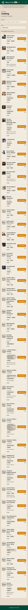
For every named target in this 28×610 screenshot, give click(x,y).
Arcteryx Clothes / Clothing (11, 419)
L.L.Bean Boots (11, 139)
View (25, 41)
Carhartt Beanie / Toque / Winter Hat (11, 234)
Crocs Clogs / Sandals (10, 70)
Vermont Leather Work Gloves (11, 163)
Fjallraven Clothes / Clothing (11, 371)
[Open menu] (25, 2)
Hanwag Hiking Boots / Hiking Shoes (11, 544)
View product (21, 38)
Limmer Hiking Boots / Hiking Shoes (10, 531)
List (15, 2)
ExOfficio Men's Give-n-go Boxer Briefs (11, 279)
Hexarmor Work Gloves (11, 172)
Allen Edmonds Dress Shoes (10, 57)
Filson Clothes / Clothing (11, 404)
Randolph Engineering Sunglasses (10, 336)
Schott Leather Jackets (11, 210)
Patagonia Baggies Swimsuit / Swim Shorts (11, 472)
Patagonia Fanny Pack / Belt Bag (11, 501)
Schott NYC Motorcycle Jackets (10, 255)
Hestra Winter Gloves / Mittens (11, 151)
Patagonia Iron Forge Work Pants (11, 568)
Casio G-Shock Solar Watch (11, 36)
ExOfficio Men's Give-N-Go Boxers (11, 289)
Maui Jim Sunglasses (10, 197)
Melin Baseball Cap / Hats (10, 324)
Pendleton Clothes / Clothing (11, 440)
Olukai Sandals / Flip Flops (11, 93)
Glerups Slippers (11, 186)
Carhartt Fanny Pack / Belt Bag (11, 488)
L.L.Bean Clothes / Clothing (11, 350)
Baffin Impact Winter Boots (10, 222)
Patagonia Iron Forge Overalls (10, 456)
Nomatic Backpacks (10, 583)
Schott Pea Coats (11, 243)
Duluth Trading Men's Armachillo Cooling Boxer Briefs (11, 300)
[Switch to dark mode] (22, 2)
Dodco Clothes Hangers (11, 559)
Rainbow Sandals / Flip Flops (11, 82)
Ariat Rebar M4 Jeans (11, 267)
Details (8, 43)
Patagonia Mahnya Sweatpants (10, 312)
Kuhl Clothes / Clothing (10, 387)
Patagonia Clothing (9, 106)
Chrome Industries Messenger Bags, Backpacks (11, 122)
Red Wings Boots (11, 47)
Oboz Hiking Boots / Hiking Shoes (11, 516)
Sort (2, 25)
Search (3, 19)
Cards (19, 2)
